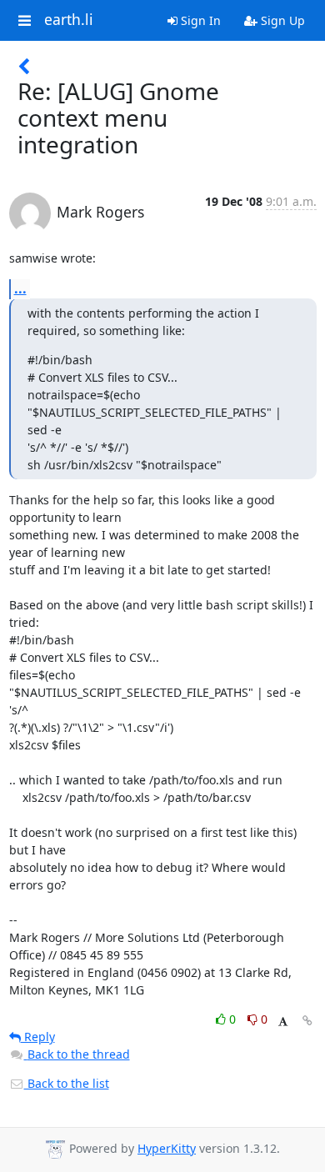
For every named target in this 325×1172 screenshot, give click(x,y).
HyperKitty (167, 1148)
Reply (38, 1036)
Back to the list (66, 1083)
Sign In (199, 20)
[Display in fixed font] (283, 1021)
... (20, 288)
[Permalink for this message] (307, 1020)
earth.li (68, 20)
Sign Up (281, 20)
